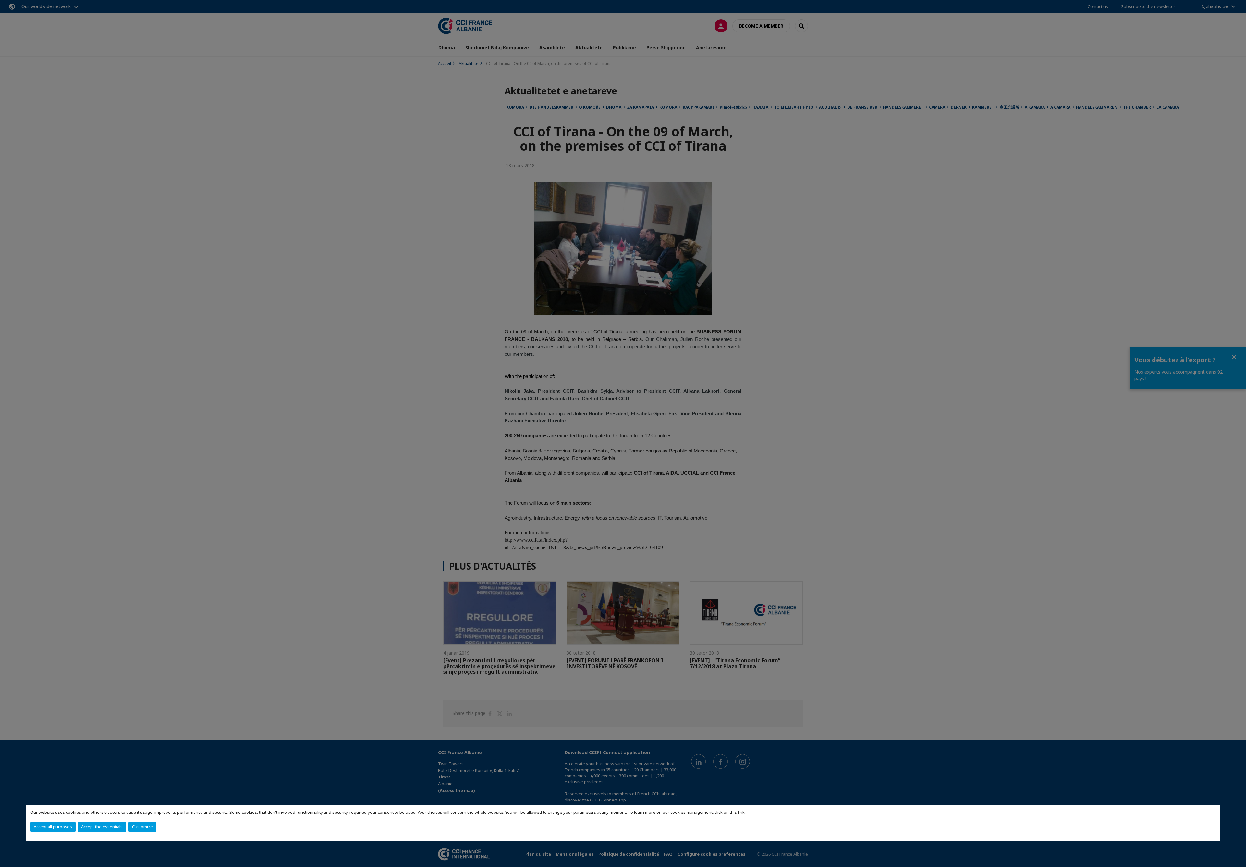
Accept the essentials (102, 827)
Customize (142, 827)
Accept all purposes (53, 827)
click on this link (730, 812)
